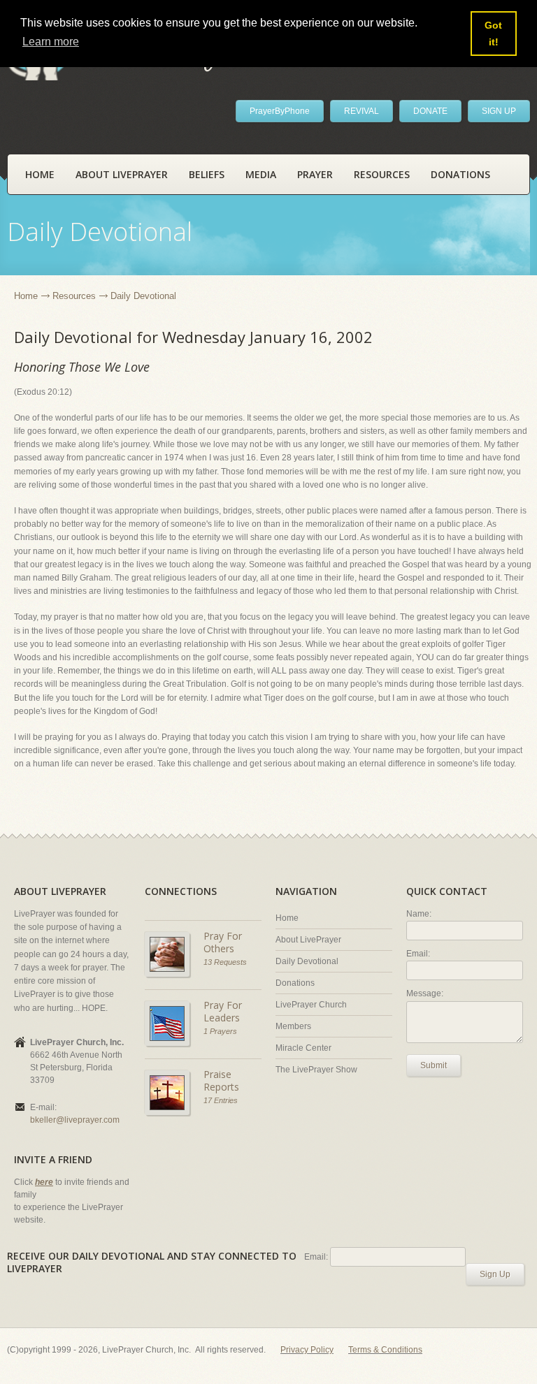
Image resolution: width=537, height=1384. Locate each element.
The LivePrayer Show (316, 1070)
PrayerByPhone (280, 111)
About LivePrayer (122, 174)
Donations (460, 174)
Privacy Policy (307, 1350)
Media (260, 174)
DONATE (430, 111)
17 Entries (220, 1100)
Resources (382, 174)
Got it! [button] (493, 34)
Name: (418, 914)
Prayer (315, 174)
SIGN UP (499, 111)
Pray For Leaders (222, 1011)
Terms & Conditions (385, 1350)
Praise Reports (221, 1080)
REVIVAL (361, 111)
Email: (418, 954)
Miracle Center (303, 1048)
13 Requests (225, 962)
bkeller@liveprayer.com (75, 1120)
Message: (424, 993)
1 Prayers (220, 1031)
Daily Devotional (306, 961)
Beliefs (206, 174)
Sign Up (495, 1274)
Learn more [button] (50, 42)
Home (40, 174)
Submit (433, 1065)
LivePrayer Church (311, 1005)
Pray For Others (222, 942)
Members (293, 1026)
